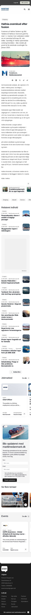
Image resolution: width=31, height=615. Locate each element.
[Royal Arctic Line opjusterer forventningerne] (15, 327)
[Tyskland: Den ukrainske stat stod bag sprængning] (15, 291)
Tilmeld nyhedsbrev (9, 480)
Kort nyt (13, 599)
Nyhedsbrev (24, 601)
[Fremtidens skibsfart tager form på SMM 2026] (15, 350)
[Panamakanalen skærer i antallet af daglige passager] (15, 216)
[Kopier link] (27, 80)
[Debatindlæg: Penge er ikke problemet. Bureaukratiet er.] (15, 362)
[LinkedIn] (16, 80)
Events (13, 604)
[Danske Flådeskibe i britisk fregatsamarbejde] (15, 280)
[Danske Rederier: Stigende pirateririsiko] (15, 303)
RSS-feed (24, 599)
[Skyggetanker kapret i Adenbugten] (15, 228)
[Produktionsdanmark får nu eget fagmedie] (13, 190)
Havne (3, 606)
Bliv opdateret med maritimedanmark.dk (15, 612)
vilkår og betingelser (20, 474)
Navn (4, 460)
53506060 (9, 585)
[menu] (29, 9)
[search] (24, 9)
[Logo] (5, 9)
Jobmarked (14, 606)
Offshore (3, 604)
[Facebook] (12, 80)
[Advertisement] (15, 254)
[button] (28, 183)
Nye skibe (14, 596)
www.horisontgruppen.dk (8, 588)
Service (3, 601)
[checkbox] (3, 474)
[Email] (24, 80)
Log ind (16, 2)
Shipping (4, 596)
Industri (3, 599)
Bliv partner (25, 2)
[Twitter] (20, 80)
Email (4, 466)
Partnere (23, 596)
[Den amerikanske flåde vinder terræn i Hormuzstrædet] (15, 315)
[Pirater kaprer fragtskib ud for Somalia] (15, 338)
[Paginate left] (3, 400)
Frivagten (14, 601)
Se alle (24, 378)
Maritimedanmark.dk (15, 75)
